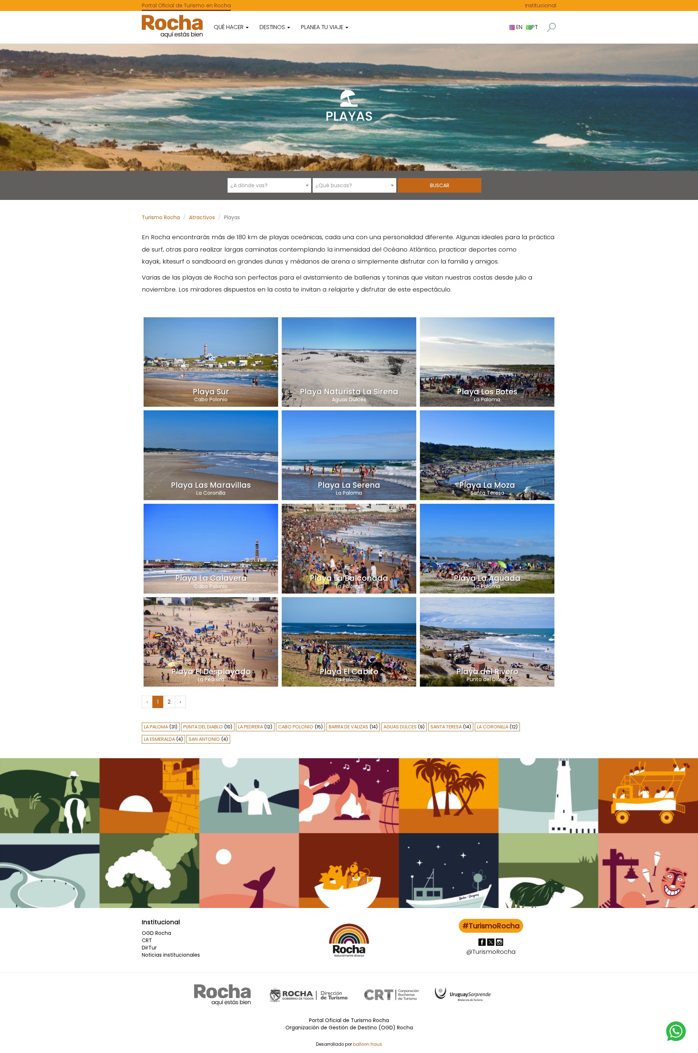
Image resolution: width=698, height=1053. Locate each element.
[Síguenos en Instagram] (499, 941)
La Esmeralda (159, 739)
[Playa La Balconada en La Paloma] (349, 548)
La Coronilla (210, 493)
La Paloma (487, 399)
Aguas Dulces (349, 399)
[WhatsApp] (676, 1030)
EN (518, 27)
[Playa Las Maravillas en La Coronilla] (211, 454)
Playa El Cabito (349, 671)
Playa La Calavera (211, 578)
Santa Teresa (487, 493)
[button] (551, 27)
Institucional (540, 5)
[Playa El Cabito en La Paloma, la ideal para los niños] (349, 641)
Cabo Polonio (211, 399)
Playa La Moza (487, 485)
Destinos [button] (273, 27)
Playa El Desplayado (211, 671)
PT (534, 27)
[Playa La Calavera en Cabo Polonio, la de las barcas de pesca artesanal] (211, 548)
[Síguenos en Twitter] (491, 941)
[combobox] (269, 185)
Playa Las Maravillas (211, 485)
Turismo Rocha (161, 217)
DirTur (149, 947)
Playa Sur (211, 391)
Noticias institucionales (171, 954)
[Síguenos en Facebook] (482, 941)
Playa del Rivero (487, 671)
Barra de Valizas (348, 727)
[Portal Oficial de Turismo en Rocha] (172, 26)
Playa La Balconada (349, 578)
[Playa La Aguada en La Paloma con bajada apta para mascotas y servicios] (487, 548)
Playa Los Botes (487, 391)
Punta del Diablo (487, 679)
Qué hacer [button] (229, 27)
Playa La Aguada (487, 578)
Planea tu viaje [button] (323, 27)
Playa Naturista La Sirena (349, 391)
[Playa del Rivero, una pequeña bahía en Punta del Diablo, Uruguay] (487, 641)
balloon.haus (367, 1044)
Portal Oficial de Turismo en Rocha (186, 5)
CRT (147, 940)
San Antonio (204, 739)
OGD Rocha (156, 933)
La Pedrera (211, 679)
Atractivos (202, 217)
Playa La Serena (349, 485)
